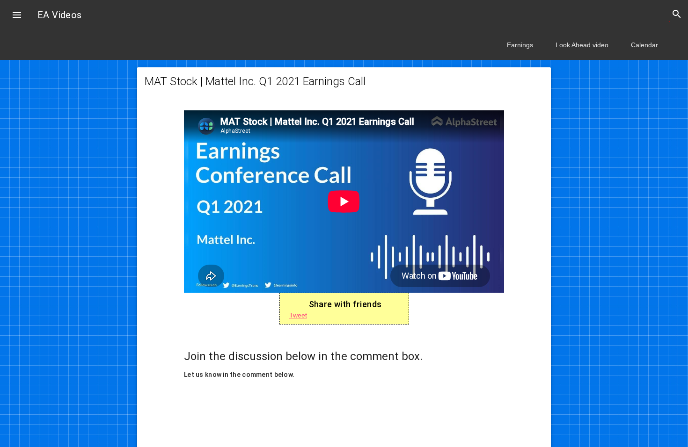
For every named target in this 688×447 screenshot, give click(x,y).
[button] (17, 16)
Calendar (644, 45)
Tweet (298, 315)
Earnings (520, 45)
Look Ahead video (582, 45)
